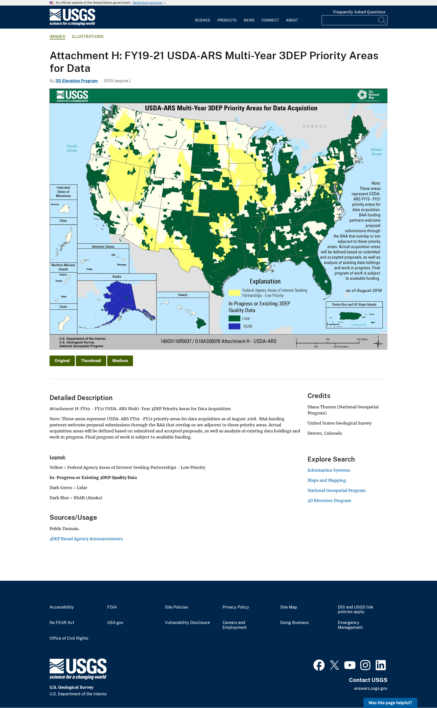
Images (57, 36)
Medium (120, 360)
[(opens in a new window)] (319, 664)
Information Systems (329, 470)
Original (62, 360)
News (249, 20)
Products (226, 20)
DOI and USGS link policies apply (355, 609)
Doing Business (294, 622)
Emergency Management (350, 625)
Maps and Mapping (327, 480)
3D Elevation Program (76, 80)
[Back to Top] (418, 689)
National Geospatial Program (337, 490)
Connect (270, 20)
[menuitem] (202, 17)
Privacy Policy (236, 607)
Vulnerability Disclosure (187, 622)
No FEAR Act (62, 622)
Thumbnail (91, 360)
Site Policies (176, 607)
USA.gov (115, 622)
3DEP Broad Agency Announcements (86, 538)
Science (202, 20)
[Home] (72, 24)
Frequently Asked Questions (359, 12)
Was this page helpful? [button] (390, 702)
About (292, 20)
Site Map (288, 607)
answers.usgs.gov (370, 688)
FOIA (112, 607)
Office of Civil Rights (69, 638)
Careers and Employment (235, 625)
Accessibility (62, 607)
